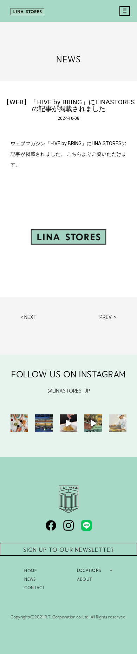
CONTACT (34, 587)
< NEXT (28, 317)
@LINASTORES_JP (68, 390)
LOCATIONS (89, 570)
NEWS (29, 578)
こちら (74, 154)
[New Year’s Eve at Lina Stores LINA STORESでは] (19, 423)
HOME (30, 570)
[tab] (100, 570)
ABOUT (84, 578)
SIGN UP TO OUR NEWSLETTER (68, 549)
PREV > (108, 317)
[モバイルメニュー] (122, 18)
